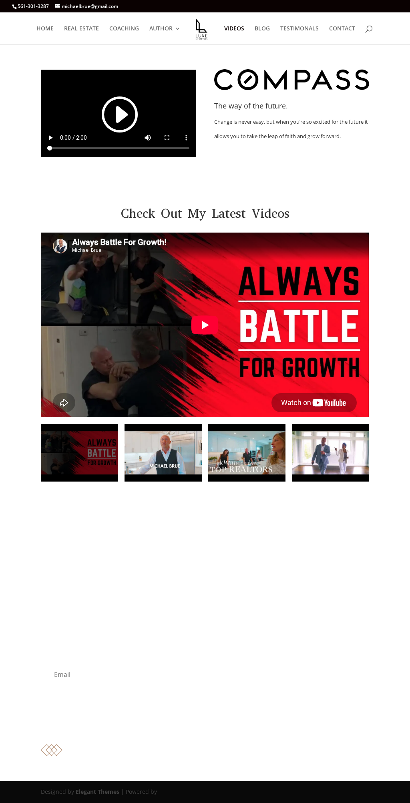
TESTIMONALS (299, 29)
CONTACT (342, 29)
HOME (45, 29)
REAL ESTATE (81, 29)
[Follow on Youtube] (197, 725)
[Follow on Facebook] (181, 725)
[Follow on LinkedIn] (213, 725)
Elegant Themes (97, 791)
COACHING (124, 29)
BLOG (262, 29)
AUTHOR (161, 29)
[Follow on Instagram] (229, 725)
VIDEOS (234, 29)
